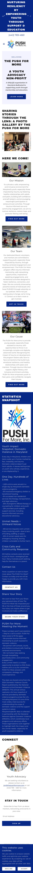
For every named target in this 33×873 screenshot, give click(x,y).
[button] (4, 44)
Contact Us (11, 587)
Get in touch (16, 304)
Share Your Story (15, 617)
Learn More (16, 97)
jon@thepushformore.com (13, 785)
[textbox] (16, 816)
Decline (8, 868)
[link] (16, 44)
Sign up (16, 823)
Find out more (16, 219)
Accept (24, 868)
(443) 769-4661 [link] (17, 35)
